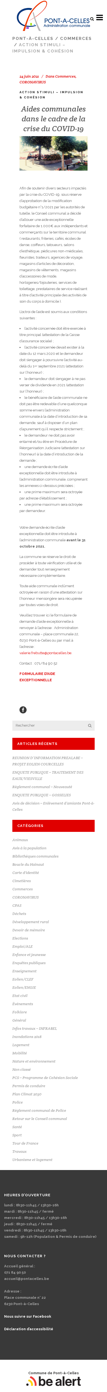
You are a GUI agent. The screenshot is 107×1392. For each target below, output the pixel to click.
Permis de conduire (28, 1085)
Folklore (19, 1012)
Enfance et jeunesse (29, 954)
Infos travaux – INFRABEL (34, 1028)
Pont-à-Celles (33, 38)
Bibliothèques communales (35, 856)
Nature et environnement (33, 1061)
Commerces (76, 38)
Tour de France (25, 1143)
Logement (20, 1044)
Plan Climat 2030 (26, 1094)
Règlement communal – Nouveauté (42, 786)
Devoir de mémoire (28, 930)
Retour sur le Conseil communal (39, 1118)
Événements (22, 1003)
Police (17, 1102)
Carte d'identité (25, 872)
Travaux (19, 1151)
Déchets (19, 913)
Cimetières (21, 880)
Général (19, 1020)
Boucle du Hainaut (28, 864)
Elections (20, 938)
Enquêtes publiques (29, 962)
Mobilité (19, 1053)
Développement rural (30, 921)
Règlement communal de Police (39, 1110)
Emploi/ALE (22, 946)
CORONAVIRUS (32, 82)
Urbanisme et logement (32, 1159)
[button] (92, 19)
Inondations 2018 (26, 1036)
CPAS (16, 905)
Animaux (20, 839)
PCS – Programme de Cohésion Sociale (45, 1077)
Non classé (21, 1069)
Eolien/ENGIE (24, 987)
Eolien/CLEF (22, 979)
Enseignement (24, 971)
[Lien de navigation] (53, 18)
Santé (17, 1126)
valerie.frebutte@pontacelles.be (45, 653)
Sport (17, 1135)
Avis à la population (29, 848)
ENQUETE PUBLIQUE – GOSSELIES (41, 794)
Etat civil (19, 995)
